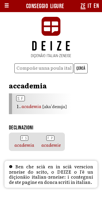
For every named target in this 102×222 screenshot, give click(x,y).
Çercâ (80, 68)
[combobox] (43, 68)
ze (83, 6)
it (90, 6)
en (96, 6)
